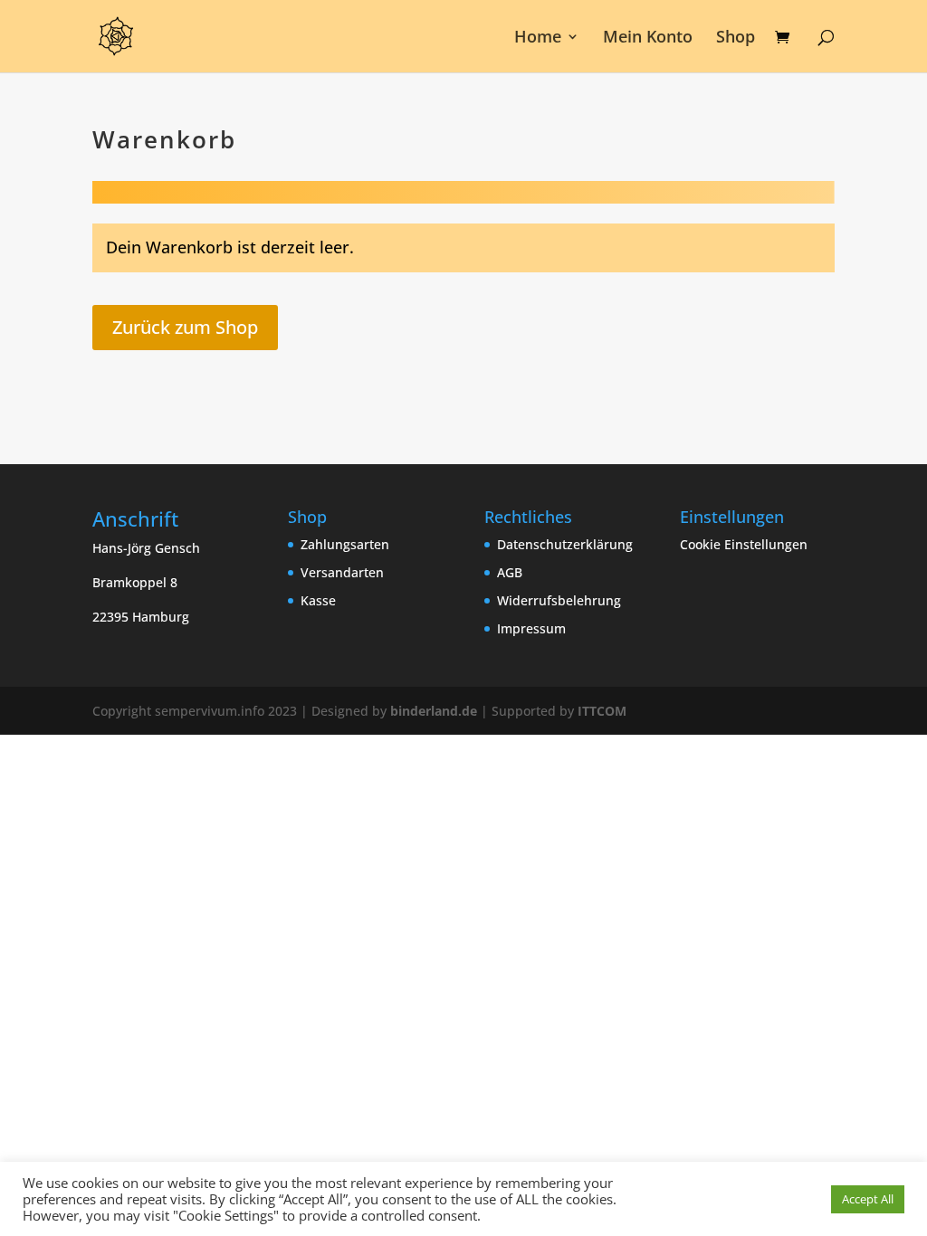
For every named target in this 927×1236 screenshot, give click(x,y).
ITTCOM (602, 710)
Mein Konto (648, 38)
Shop (735, 38)
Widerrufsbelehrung (559, 600)
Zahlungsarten (345, 544)
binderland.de (433, 710)
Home (537, 38)
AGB (509, 572)
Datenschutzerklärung (565, 544)
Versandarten (342, 572)
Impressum (531, 628)
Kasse (318, 600)
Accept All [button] (868, 1199)
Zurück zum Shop (185, 327)
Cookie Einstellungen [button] (744, 544)
